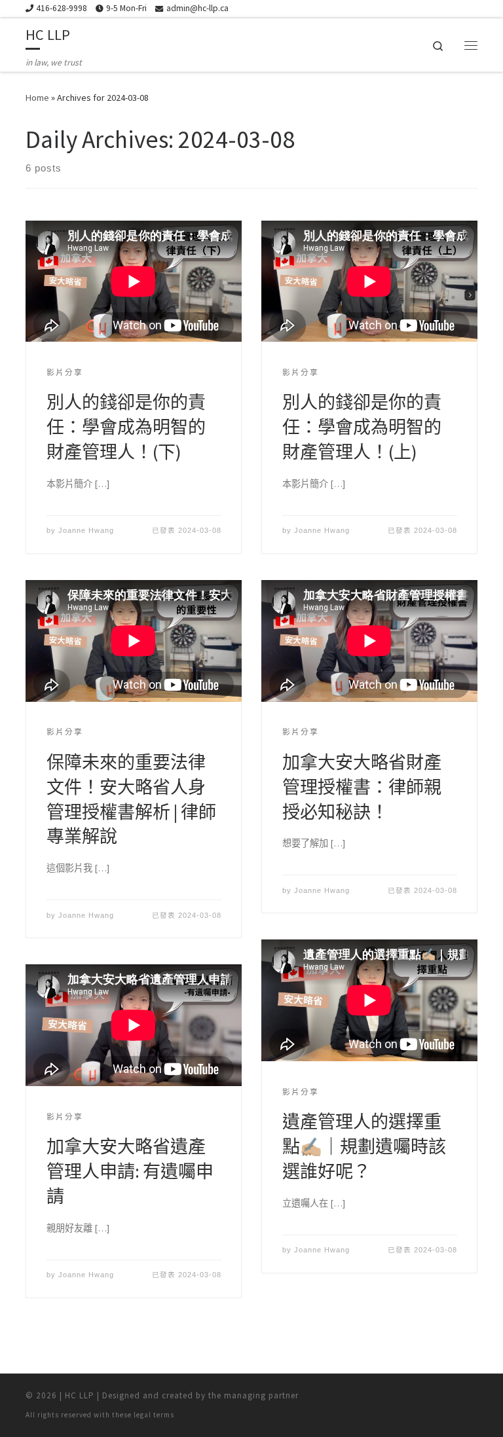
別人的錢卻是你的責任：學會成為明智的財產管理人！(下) (126, 427)
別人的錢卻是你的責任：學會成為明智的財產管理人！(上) (361, 427)
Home (37, 97)
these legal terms (143, 1414)
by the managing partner (247, 1395)
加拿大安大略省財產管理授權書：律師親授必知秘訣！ (361, 787)
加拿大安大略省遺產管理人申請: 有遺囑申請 (130, 1171)
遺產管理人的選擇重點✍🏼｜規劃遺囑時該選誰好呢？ (364, 1146)
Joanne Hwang (86, 530)
